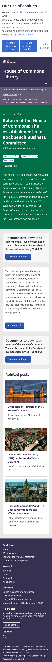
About (6, 549)
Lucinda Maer (11, 166)
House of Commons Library (23, 73)
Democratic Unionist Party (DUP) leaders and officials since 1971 (23, 458)
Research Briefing (11, 94)
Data (5, 574)
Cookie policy (24, 656)
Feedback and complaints (15, 560)
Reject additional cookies (28, 46)
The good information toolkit (17, 599)
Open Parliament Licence (17, 653)
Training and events (12, 596)
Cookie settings (44, 46)
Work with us (9, 553)
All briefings (9, 582)
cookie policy (25, 34)
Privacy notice (9, 656)
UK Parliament (9, 89)
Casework (7, 578)
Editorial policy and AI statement (19, 557)
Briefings (7, 571)
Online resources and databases (18, 592)
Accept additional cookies (11, 46)
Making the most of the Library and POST (23, 603)
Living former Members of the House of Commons (24, 408)
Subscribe (13, 625)
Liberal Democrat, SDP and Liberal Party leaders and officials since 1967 (23, 510)
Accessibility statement (13, 659)
